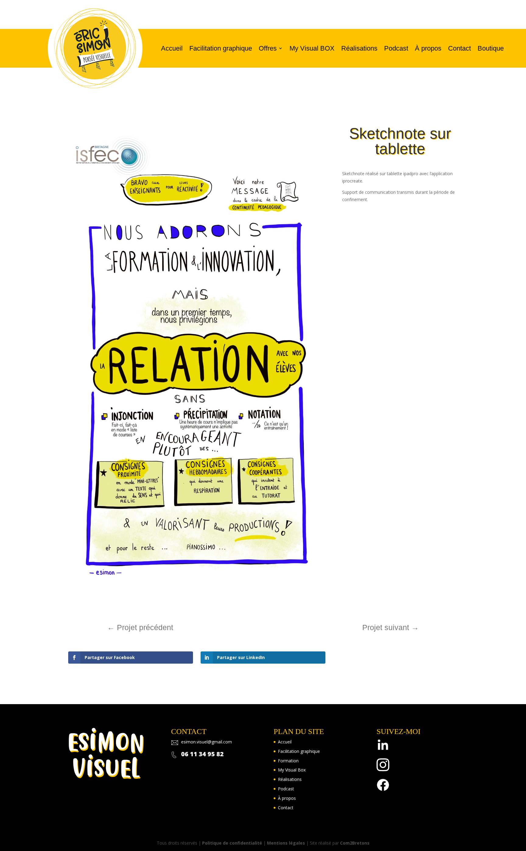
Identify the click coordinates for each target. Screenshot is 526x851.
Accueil (172, 48)
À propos (428, 48)
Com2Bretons (355, 843)
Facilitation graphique (220, 48)
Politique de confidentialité (232, 843)
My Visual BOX (312, 48)
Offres (268, 48)
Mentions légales (286, 843)
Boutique (491, 48)
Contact (459, 48)
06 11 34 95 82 (202, 754)
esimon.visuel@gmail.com (206, 742)
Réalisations (359, 48)
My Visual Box (292, 770)
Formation (288, 761)
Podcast (396, 48)
